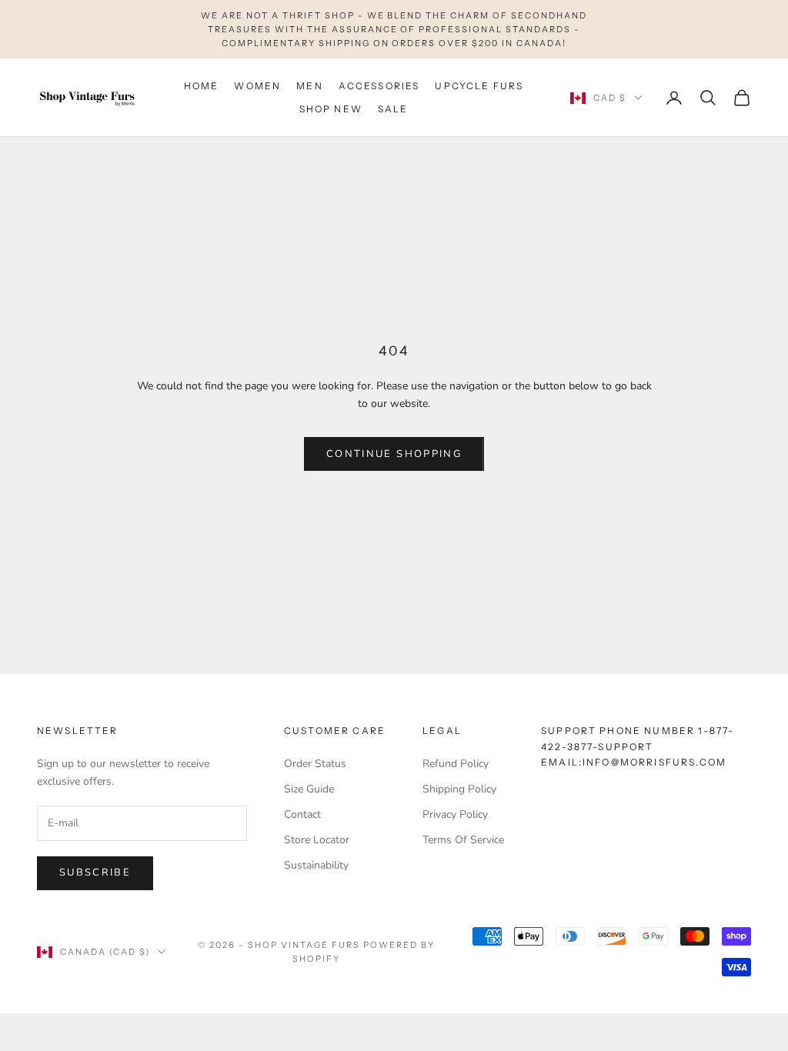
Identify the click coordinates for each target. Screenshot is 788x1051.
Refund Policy (455, 763)
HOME (201, 86)
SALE (393, 109)
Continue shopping (394, 454)
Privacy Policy (455, 814)
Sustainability (316, 865)
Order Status (315, 763)
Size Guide (309, 789)
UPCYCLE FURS (479, 86)
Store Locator (316, 839)
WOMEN (257, 86)
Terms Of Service (463, 839)
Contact (302, 814)
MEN (309, 86)
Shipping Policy (459, 789)
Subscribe (95, 872)
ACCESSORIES (379, 86)
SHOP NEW (330, 109)
